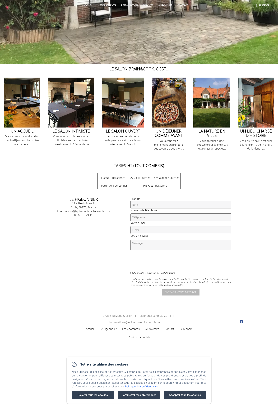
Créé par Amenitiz (139, 337)
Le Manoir (186, 329)
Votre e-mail (137, 223)
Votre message (139, 235)
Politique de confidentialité (141, 386)
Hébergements (107, 5)
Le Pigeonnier (108, 329)
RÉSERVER (264, 5)
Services (148, 5)
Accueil (88, 5)
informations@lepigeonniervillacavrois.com (135, 322)
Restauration (129, 5)
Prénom (135, 198)
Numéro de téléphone (143, 210)
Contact (182, 5)
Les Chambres (131, 329)
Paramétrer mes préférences (139, 395)
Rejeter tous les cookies (93, 395)
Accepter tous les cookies (185, 395)
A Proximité (165, 5)
